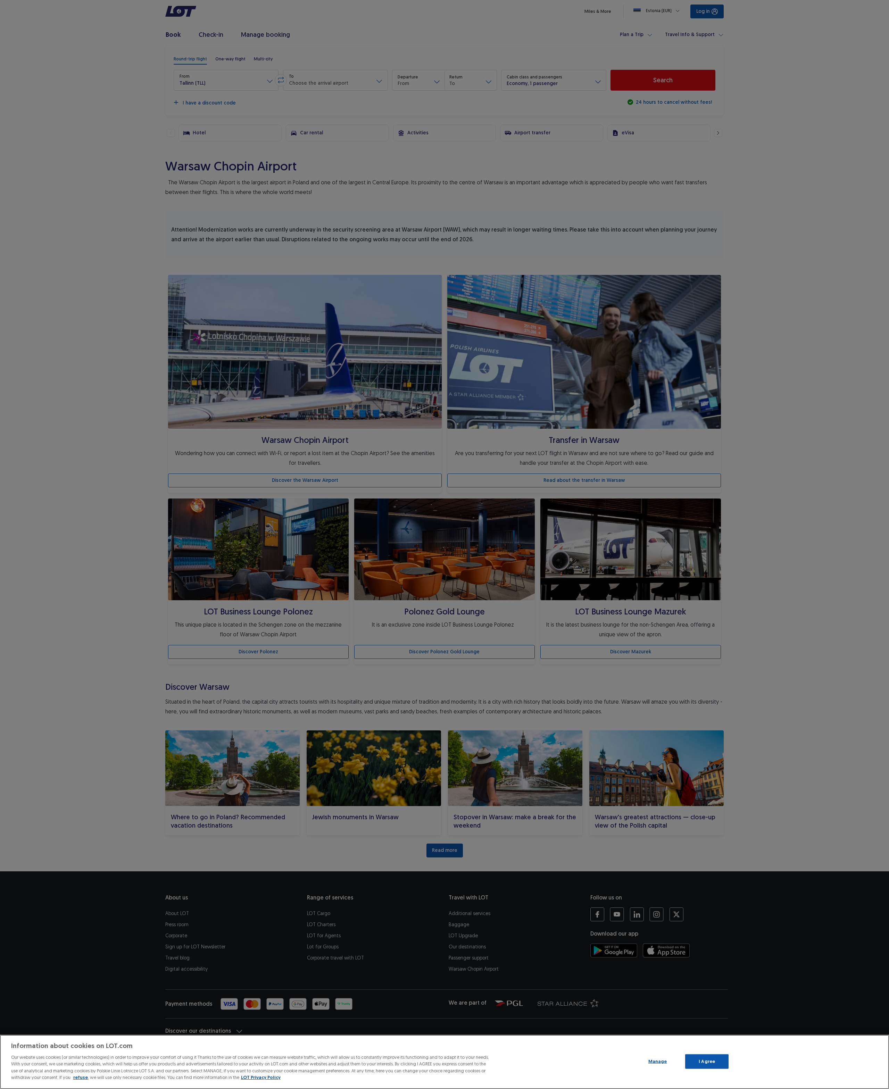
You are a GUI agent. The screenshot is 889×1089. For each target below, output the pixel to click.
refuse (80, 1077)
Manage (657, 1061)
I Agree (707, 1061)
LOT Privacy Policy (261, 1077)
